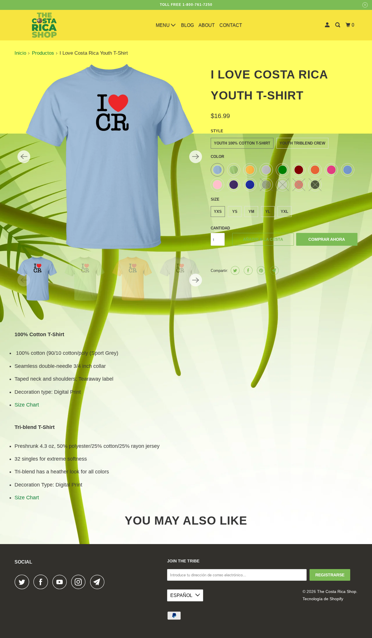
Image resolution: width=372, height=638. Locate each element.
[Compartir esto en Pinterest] (260, 270)
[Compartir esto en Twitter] (234, 270)
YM (251, 211)
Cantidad (220, 228)
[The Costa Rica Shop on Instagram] (80, 582)
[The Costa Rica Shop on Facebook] (42, 582)
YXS (218, 211)
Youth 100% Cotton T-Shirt (242, 143)
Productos (43, 53)
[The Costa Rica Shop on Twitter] (23, 582)
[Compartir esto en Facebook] (247, 270)
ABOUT (206, 25)
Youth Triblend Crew (302, 143)
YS (234, 211)
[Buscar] (338, 25)
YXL (284, 211)
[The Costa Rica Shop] (44, 25)
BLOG (187, 25)
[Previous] (23, 156)
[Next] (195, 156)
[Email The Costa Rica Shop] (99, 582)
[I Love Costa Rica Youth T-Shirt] (109, 156)
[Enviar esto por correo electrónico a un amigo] (274, 270)
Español (181, 595)
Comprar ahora (326, 239)
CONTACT (230, 25)
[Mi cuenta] (328, 25)
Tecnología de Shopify (323, 598)
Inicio (20, 53)
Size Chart (27, 405)
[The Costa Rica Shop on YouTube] (61, 582)
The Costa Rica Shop (336, 591)
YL (267, 211)
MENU (163, 25)
